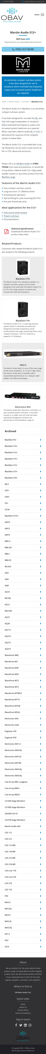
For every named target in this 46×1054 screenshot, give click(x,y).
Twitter (20, 1025)
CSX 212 (8, 839)
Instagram (30, 1025)
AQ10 (7, 592)
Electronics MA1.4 (13, 744)
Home (4, 102)
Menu (37, 15)
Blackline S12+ (11, 465)
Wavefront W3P (12, 668)
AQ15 (7, 617)
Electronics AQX (12, 725)
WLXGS (8, 566)
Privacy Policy (23, 1010)
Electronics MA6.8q (13, 775)
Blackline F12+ (11, 452)
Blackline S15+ (11, 471)
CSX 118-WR (10, 851)
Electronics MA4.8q (13, 769)
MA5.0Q (8, 927)
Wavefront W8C (12, 655)
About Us (23, 1007)
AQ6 (7, 579)
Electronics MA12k (13, 756)
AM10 (7, 522)
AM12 (7, 528)
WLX (7, 484)
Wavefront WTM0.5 (13, 693)
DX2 (6, 940)
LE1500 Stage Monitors (15, 807)
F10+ (4, 121)
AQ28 (7, 623)
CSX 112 (8, 832)
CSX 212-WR (10, 858)
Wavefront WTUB (12, 706)
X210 (7, 946)
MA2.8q (8, 908)
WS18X (8, 598)
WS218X (8, 611)
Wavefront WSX (12, 674)
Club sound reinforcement (15, 212)
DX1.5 (7, 934)
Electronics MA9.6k (13, 750)
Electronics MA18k (13, 763)
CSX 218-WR (10, 864)
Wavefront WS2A (12, 712)
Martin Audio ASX (13, 826)
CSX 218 (8, 883)
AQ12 (7, 604)
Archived (25, 102)
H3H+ (7, 497)
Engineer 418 (10, 731)
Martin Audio (14, 102)
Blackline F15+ (11, 458)
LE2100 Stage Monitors (15, 820)
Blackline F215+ (12, 516)
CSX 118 (8, 889)
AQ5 (7, 573)
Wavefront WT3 (12, 680)
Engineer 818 (10, 737)
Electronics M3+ (12, 718)
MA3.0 (7, 915)
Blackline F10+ (11, 446)
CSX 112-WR (10, 845)
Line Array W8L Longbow (16, 782)
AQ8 (7, 585)
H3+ (6, 503)
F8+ (36, 118)
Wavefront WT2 (12, 687)
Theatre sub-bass (11, 216)
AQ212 (8, 642)
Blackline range (8, 177)
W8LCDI (8, 547)
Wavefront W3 (11, 661)
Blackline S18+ (11, 477)
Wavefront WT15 (12, 699)
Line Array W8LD (12, 794)
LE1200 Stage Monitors (15, 801)
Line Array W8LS (12, 788)
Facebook (16, 1025)
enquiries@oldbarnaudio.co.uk (34, 2)
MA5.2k (8, 921)
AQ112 (8, 630)
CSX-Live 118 (10, 870)
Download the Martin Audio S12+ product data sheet (26, 231)
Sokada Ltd (30, 1051)
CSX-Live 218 (10, 877)
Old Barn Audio (23, 163)
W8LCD (8, 560)
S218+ (7, 509)
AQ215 (8, 649)
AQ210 (8, 636)
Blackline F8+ (10, 439)
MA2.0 (7, 902)
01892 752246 (8, 2)
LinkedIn (25, 1025)
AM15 (7, 535)
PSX (6, 896)
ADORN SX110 (11, 813)
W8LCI (7, 541)
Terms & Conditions (23, 1013)
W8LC (7, 554)
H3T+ (7, 490)
